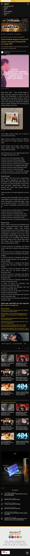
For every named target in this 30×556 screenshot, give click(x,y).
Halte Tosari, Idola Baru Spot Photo (12, 508)
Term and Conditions (16, 542)
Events (9, 37)
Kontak (24, 542)
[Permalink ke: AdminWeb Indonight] (2, 52)
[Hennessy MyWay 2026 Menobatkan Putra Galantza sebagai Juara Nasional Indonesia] (7, 372)
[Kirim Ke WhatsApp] (28, 348)
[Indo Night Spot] (6, 4)
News (19, 37)
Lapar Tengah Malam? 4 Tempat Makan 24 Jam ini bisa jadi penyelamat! (15, 494)
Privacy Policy (7, 542)
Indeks (6, 541)
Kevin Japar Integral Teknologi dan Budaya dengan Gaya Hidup (15, 513)
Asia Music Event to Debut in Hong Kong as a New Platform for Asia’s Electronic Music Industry (14, 311)
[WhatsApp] (20, 537)
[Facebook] (10, 537)
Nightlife (22, 37)
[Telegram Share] (25, 348)
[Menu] (2, 4)
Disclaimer (11, 541)
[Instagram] (15, 537)
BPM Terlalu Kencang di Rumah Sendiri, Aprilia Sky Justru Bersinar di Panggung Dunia (14, 322)
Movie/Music (14, 37)
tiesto (8, 52)
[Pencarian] (28, 4)
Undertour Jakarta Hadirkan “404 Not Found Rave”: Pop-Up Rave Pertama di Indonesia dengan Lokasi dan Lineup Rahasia (15, 329)
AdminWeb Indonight (8, 51)
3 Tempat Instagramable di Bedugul (12, 504)
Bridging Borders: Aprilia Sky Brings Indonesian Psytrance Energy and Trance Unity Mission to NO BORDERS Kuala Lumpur (14, 315)
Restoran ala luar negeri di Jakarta (12, 499)
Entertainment (4, 37)
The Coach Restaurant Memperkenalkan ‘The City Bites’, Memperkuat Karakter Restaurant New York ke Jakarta (14, 325)
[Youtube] (18, 537)
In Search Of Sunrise (17, 343)
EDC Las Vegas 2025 (17, 51)
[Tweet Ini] (19, 348)
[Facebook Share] (16, 348)
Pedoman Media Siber (20, 541)
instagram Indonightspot (10, 305)
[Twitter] (12, 537)
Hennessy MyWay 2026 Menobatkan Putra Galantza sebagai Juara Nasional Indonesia (14, 319)
